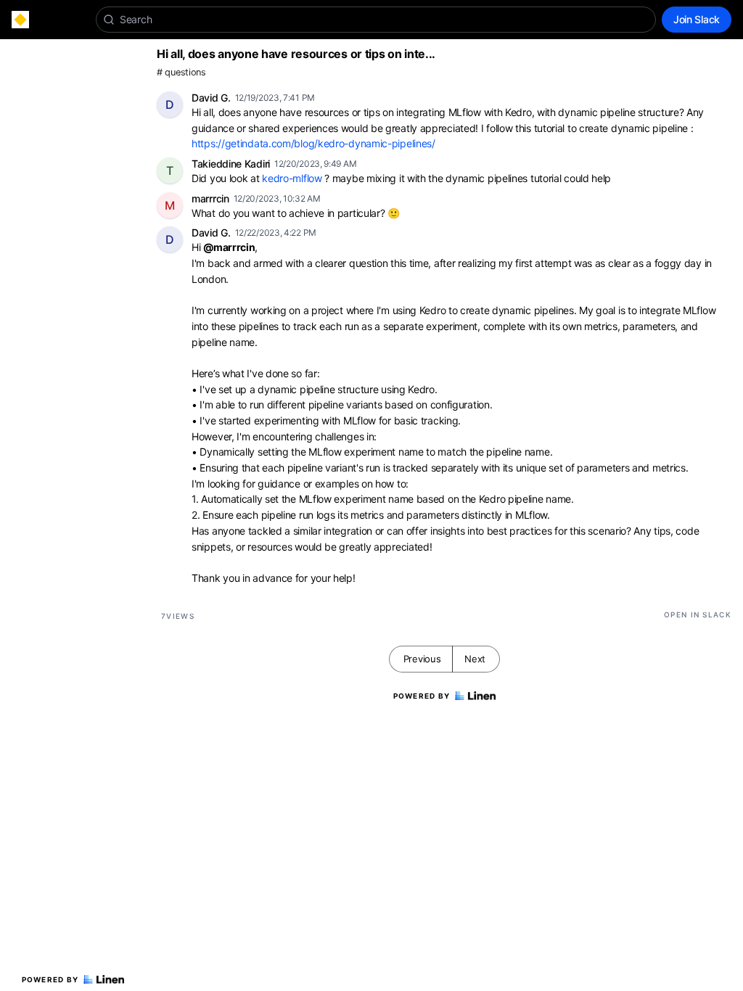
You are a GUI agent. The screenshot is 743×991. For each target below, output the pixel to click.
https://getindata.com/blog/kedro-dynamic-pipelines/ (313, 143)
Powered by (50, 979)
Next (474, 659)
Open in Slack (697, 614)
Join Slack (696, 19)
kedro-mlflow (291, 178)
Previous (422, 659)
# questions (181, 72)
